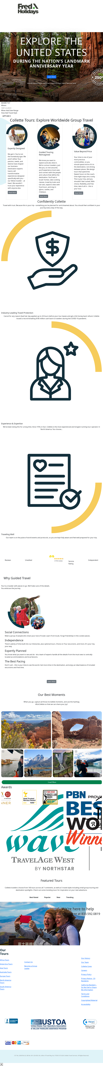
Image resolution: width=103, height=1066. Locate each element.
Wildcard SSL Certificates (90, 1027)
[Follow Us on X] (5, 946)
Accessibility (85, 1004)
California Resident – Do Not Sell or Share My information (89, 987)
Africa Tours (4, 960)
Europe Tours (5, 976)
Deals (91, 14)
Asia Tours (4, 968)
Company (88, 952)
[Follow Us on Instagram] (3, 946)
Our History (85, 958)
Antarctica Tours (6, 964)
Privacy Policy (86, 974)
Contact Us (28, 962)
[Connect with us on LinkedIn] (7, 946)
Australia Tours (5, 972)
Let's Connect (30, 954)
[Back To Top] (1, 1064)
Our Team (85, 962)
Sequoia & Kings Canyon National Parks (63, 83)
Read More (12, 192)
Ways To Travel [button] (62, 14)
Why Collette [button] (78, 14)
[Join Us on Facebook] (1, 946)
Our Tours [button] (47, 14)
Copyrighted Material (89, 1000)
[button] (90, 1022)
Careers (84, 970)
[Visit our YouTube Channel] (11, 946)
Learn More (51, 77)
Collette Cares (86, 966)
